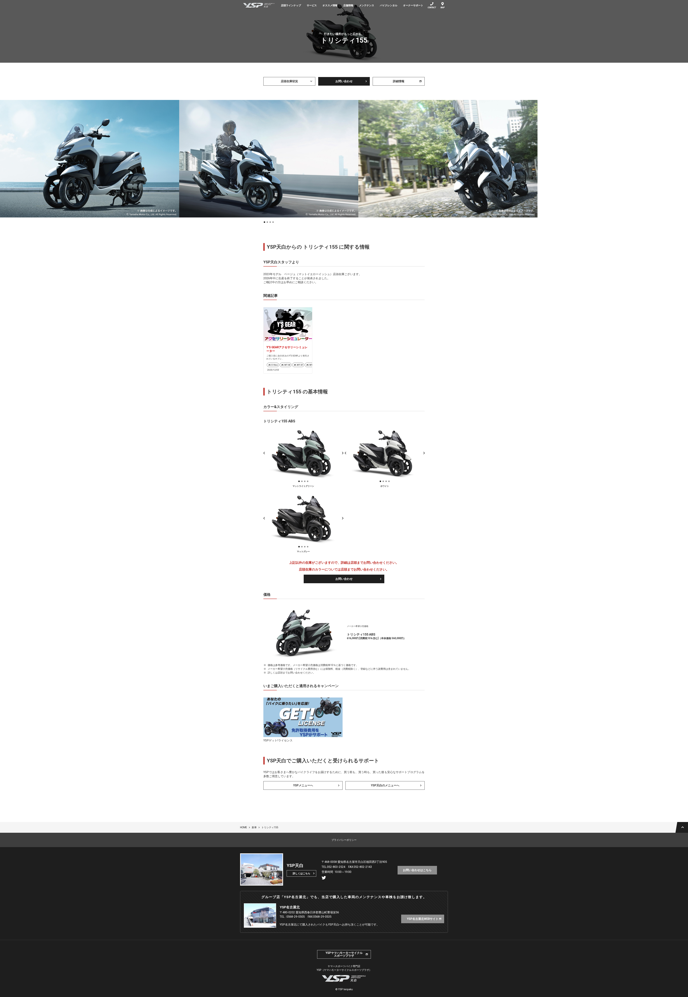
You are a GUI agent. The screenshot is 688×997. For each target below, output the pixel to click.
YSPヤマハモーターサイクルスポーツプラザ (344, 954)
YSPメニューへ (303, 785)
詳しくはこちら (301, 873)
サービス (312, 5)
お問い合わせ (344, 81)
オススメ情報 (330, 5)
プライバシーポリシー (344, 839)
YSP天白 (259, 5)
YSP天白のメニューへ (385, 785)
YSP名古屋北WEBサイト (424, 919)
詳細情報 (398, 81)
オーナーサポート (413, 5)
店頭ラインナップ (291, 5)
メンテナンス (366, 5)
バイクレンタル (388, 5)
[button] (264, 222)
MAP (443, 7)
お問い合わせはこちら (417, 870)
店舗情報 (348, 5)
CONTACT (432, 7)
